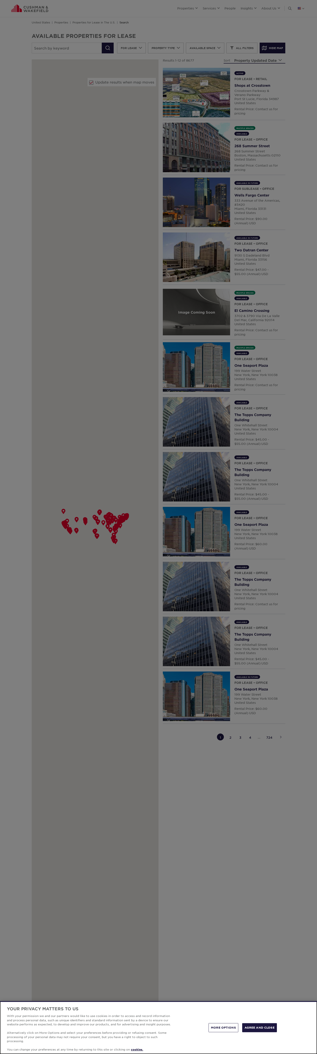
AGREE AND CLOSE (260, 1027)
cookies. (137, 1049)
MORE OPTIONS (223, 1027)
